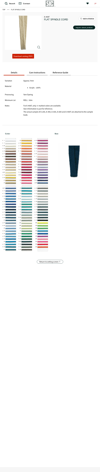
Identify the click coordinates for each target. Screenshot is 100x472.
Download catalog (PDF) (23, 56)
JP (95, 4)
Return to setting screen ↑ (50, 261)
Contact (26, 4)
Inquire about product (84, 27)
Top (4, 9)
